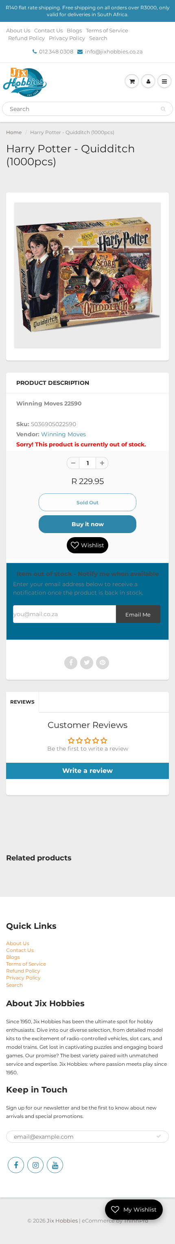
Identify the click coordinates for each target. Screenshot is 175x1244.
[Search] (163, 108)
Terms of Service (107, 30)
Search (98, 38)
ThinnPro (136, 1220)
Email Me (138, 615)
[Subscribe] (159, 1136)
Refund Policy (26, 38)
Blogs (74, 30)
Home (14, 132)
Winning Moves (63, 434)
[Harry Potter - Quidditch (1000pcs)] (87, 275)
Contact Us (48, 30)
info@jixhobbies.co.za (114, 51)
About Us (18, 30)
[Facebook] (16, 1165)
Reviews (22, 702)
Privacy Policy (67, 38)
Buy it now (88, 524)
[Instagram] (35, 1165)
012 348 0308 (56, 51)
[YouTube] (55, 1165)
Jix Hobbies (62, 1220)
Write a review (87, 771)
